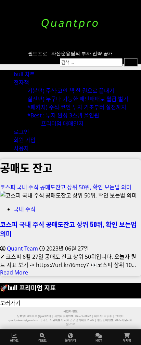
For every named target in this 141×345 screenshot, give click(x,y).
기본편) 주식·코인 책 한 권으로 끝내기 (70, 90)
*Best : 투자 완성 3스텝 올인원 (63, 115)
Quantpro (70, 22)
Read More (14, 272)
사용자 (21, 148)
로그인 (21, 132)
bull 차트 (24, 74)
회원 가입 (25, 140)
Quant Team (23, 248)
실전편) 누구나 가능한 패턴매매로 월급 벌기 (77, 99)
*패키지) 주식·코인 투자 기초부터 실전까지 (76, 107)
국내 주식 (25, 209)
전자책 (21, 82)
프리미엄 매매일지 (62, 123)
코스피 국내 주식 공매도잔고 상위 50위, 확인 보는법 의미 (65, 187)
